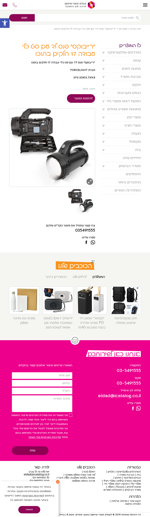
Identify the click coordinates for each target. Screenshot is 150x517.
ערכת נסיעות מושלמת (83, 481)
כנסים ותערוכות (129, 93)
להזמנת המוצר (83, 98)
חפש (24, 18)
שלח (32, 450)
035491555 (85, 230)
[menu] (145, 5)
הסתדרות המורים (128, 190)
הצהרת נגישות (133, 504)
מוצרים (123, 29)
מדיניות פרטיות (119, 501)
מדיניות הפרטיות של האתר (44, 437)
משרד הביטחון (130, 166)
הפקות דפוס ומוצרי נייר (123, 101)
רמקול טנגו (89, 471)
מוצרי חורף (132, 125)
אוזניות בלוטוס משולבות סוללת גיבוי (76, 477)
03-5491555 (129, 371)
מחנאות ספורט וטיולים (124, 109)
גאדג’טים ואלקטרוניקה (124, 52)
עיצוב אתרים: (81, 514)
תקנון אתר (135, 501)
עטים (137, 60)
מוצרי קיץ (134, 117)
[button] (5, 23)
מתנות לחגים (131, 69)
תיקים (136, 85)
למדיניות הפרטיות (33, 495)
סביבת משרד (130, 77)
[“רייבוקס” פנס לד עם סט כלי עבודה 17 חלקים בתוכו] (86, 243)
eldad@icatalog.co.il (119, 396)
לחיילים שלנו (132, 158)
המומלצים (133, 174)
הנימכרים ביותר (129, 182)
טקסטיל (135, 141)
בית (138, 150)
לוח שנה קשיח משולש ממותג (80, 475)
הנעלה (136, 133)
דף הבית (135, 29)
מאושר (29, 509)
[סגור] (58, 482)
